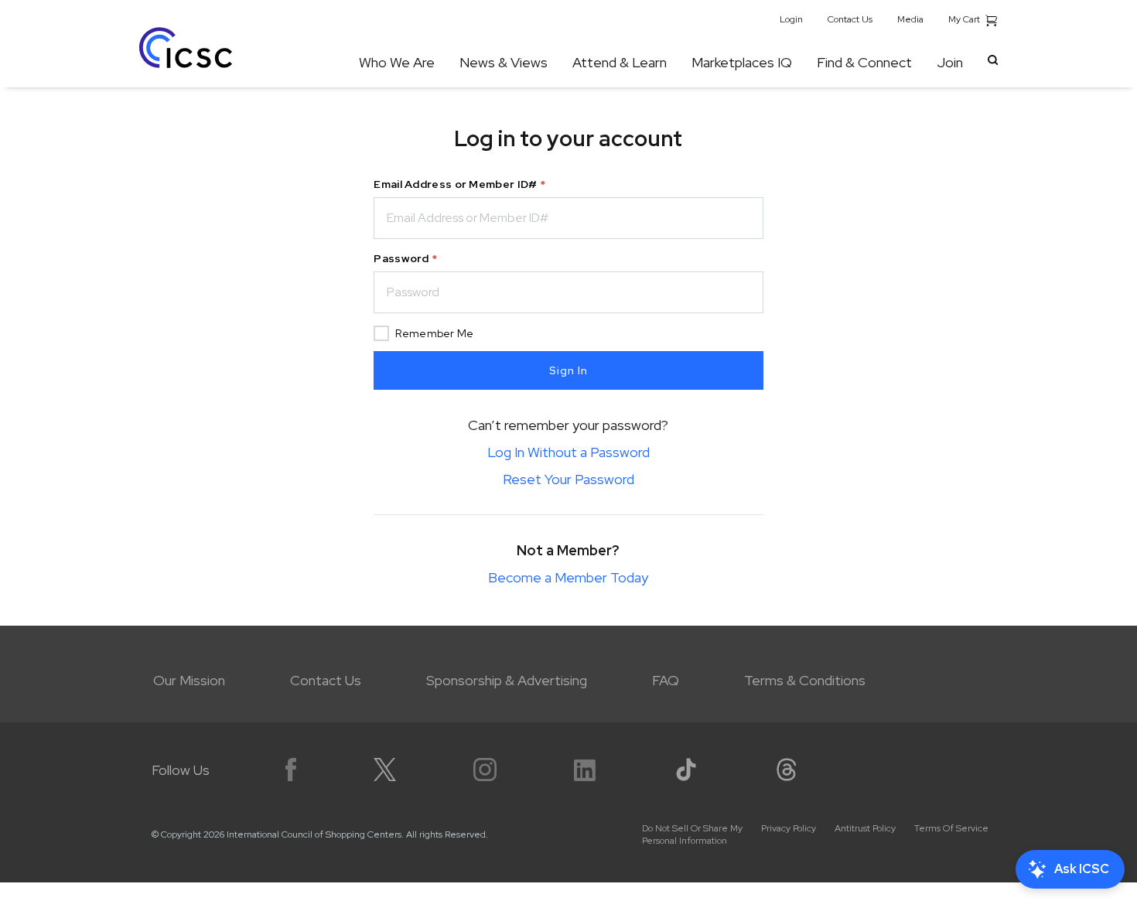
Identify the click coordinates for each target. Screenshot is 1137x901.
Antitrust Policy (865, 828)
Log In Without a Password (568, 452)
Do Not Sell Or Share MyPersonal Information (692, 834)
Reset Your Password (568, 479)
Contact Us (850, 19)
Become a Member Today (568, 577)
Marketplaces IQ (741, 62)
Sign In (568, 370)
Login (791, 19)
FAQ (665, 680)
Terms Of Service (951, 828)
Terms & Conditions (805, 680)
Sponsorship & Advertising (506, 680)
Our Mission (189, 680)
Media (910, 19)
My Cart (965, 19)
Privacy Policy (788, 828)
